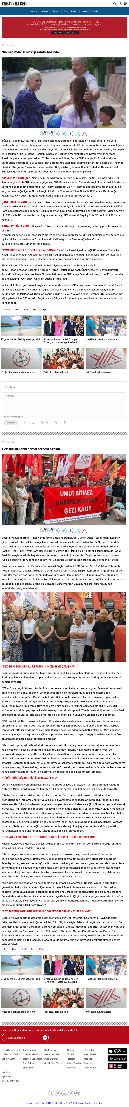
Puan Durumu (51, 1058)
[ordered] (42, 422)
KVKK (72, 1103)
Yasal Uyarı (98, 1103)
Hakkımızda (31, 1103)
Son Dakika (28, 1063)
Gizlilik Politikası (53, 1103)
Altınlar (70, 1049)
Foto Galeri (89, 1049)
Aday (17, 309)
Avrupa (45, 11)
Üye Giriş (6, 1071)
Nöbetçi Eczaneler (32, 1058)
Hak (14, 949)
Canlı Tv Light (8, 1058)
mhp (34, 309)
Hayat (84, 11)
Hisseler (71, 1058)
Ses (32, 949)
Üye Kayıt (6, 1076)
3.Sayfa (34, 11)
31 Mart (7, 309)
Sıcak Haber (90, 1067)
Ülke (41, 949)
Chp (26, 309)
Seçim (44, 309)
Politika (95, 11)
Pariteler (71, 1067)
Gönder (11, 422)
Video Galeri (90, 1054)
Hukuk (23, 949)
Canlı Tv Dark (29, 1049)
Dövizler (71, 1054)
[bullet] (47, 422)
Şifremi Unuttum (10, 1080)
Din (65, 11)
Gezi (5, 949)
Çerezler (65, 1103)
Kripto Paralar (74, 1063)
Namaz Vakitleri (52, 1054)
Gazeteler (89, 1063)
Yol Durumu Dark (10, 1054)
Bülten (56, 11)
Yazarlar (88, 1058)
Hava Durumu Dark (11, 1049)
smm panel (28, 1067)
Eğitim (74, 11)
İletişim (41, 1103)
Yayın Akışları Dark (32, 1054)
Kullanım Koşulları (84, 1103)
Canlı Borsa (50, 1049)
